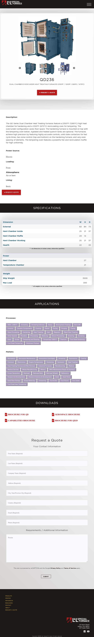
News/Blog (9, 600)
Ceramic (10, 328)
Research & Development (16, 377)
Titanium (63, 339)
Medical (71, 366)
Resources (9, 603)
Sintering (71, 336)
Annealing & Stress (38, 324)
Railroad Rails (38, 373)
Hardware (60, 362)
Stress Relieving (29, 380)
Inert (48, 332)
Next (75, 68)
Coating (38, 328)
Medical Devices (13, 369)
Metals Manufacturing (29, 369)
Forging (64, 328)
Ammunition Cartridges (47, 358)
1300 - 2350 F (12, 324)
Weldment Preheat (32, 343)
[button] (89, 3)
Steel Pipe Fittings (14, 380)
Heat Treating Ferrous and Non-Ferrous (21, 366)
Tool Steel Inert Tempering (17, 384)
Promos (8, 598)
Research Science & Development (40, 377)
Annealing (24, 324)
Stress (17, 339)
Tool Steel (75, 380)
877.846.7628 (84, 628)
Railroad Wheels (52, 373)
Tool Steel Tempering (15, 343)
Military (43, 369)
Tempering (42, 380)
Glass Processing (13, 332)
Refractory (65, 373)
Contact (8, 605)
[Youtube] (88, 631)
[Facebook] (85, 631)
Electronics (21, 362)
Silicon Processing (58, 336)
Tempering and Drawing (31, 339)
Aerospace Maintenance (27, 358)
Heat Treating (38, 332)
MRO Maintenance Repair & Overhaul (62, 369)
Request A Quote (11, 610)
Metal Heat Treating (70, 332)
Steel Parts (66, 377)
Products (8, 596)
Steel (9, 339)
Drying (55, 328)
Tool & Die (53, 380)
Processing (34, 336)
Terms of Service (70, 568)
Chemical (11, 362)
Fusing (73, 328)
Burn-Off (77, 324)
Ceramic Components (24, 328)
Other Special (12, 336)
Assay (50, 324)
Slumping (81, 336)
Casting (83, 358)
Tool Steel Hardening (77, 339)
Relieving (45, 336)
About (7, 607)
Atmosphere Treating (63, 324)
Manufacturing (60, 366)
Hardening (26, 332)
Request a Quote (47, 92)
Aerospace (11, 358)
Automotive (73, 358)
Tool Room (64, 380)
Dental (47, 328)
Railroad (26, 373)
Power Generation (14, 373)
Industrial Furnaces (45, 366)
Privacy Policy (56, 568)
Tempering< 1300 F (50, 339)
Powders (24, 336)
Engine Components (36, 362)
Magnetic (57, 332)
